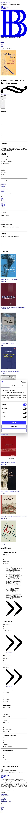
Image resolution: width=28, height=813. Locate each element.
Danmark (2, 190)
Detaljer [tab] (14, 385)
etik (1, 185)
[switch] (25, 409)
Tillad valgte (14, 426)
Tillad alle (14, 422)
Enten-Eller (3, 186)
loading (2, 99)
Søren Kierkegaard (4, 188)
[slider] (14, 64)
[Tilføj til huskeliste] (3, 107)
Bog (2, 96)
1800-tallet (3, 191)
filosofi (2, 187)
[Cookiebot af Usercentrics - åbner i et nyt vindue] (21, 382)
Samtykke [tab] (5, 385)
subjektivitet (3, 184)
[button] (14, 770)
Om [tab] (23, 385)
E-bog (5, 95)
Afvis (14, 430)
